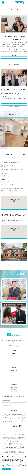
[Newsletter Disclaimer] (1, 418)
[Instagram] (10, 426)
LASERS (14, 376)
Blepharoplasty (14, 361)
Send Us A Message (14, 64)
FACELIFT (14, 353)
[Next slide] (17, 265)
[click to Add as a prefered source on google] (14, 345)
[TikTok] (17, 426)
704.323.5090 (15, 441)
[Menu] (25, 2)
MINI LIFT (14, 357)
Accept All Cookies (6, 468)
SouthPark (14, 389)
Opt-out (14, 468)
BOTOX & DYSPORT (14, 378)
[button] (14, 201)
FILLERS (14, 372)
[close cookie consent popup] (25, 457)
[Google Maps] (20, 426)
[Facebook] (7, 426)
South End (14, 391)
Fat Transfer (14, 363)
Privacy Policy (18, 421)
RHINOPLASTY (14, 359)
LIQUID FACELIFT (14, 380)
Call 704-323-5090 (14, 59)
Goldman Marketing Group (18, 446)
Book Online (19, 2)
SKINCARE (14, 374)
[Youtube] (14, 426)
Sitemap (6, 447)
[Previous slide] (10, 265)
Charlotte (14, 387)
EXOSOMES (14, 370)
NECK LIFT (14, 355)
